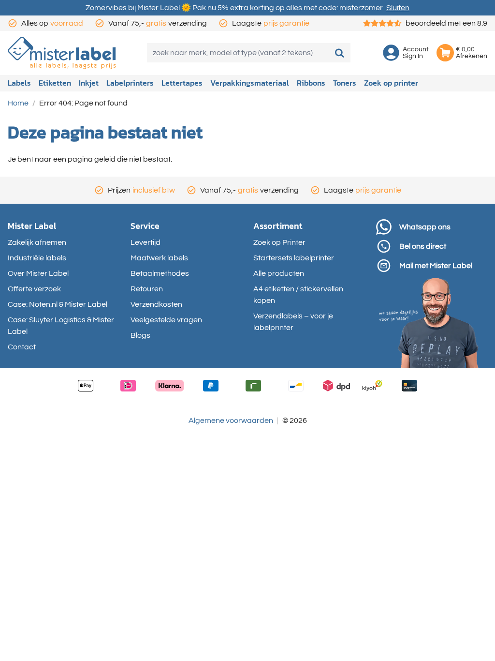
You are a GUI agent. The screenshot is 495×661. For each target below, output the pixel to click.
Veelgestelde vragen (166, 320)
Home (18, 103)
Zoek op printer (391, 83)
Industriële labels (37, 258)
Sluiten (397, 8)
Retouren (147, 289)
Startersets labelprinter (293, 258)
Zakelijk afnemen (37, 242)
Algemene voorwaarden (231, 420)
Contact (22, 347)
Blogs (140, 335)
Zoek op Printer (279, 242)
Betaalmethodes (160, 273)
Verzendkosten (156, 304)
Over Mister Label (38, 273)
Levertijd (145, 242)
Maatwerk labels (159, 258)
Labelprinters (130, 83)
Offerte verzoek (34, 289)
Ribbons (311, 83)
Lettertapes (182, 83)
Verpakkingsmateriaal (249, 83)
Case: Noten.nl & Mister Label (57, 304)
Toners (344, 83)
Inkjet (89, 83)
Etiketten (55, 83)
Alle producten (278, 273)
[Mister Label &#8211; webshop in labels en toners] (62, 53)
